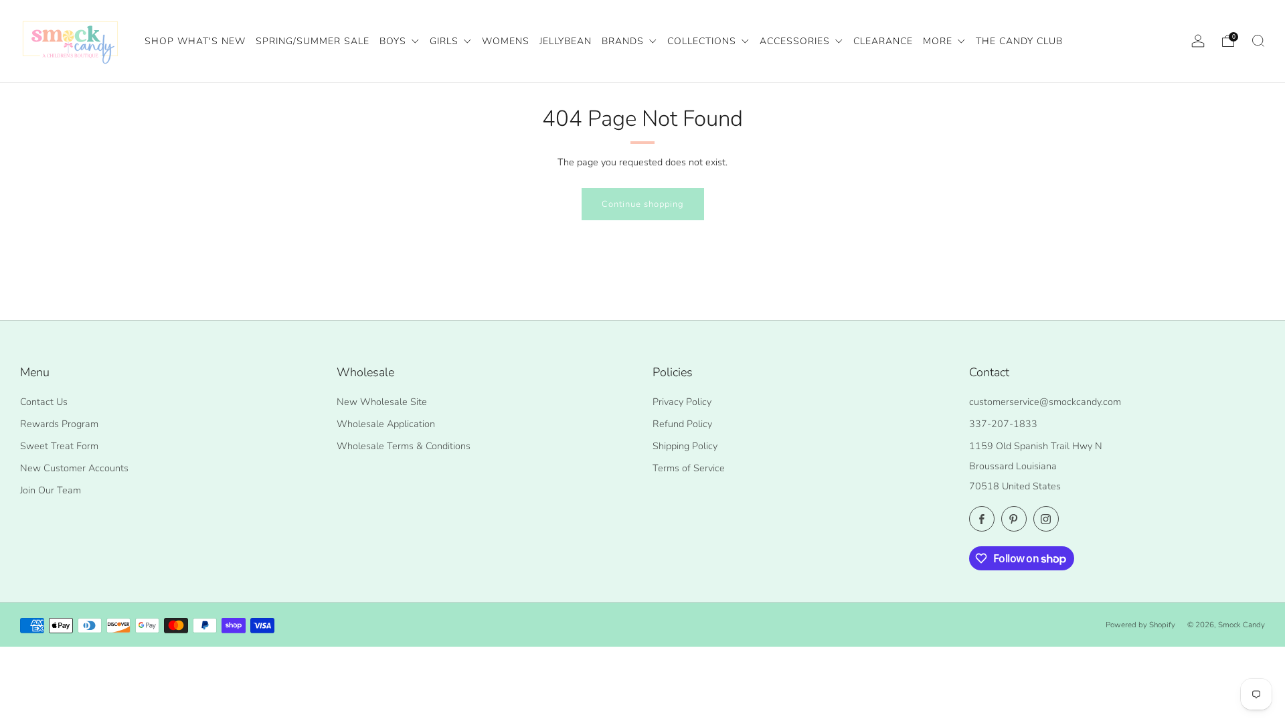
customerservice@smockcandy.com (1045, 401)
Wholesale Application (386, 423)
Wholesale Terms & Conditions (403, 446)
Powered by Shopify (1140, 624)
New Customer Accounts (74, 468)
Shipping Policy (685, 446)
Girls (446, 41)
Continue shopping (643, 204)
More (939, 41)
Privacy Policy (682, 401)
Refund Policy (682, 423)
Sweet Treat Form (59, 446)
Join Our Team (50, 490)
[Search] (1258, 41)
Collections (703, 41)
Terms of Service (689, 468)
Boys (394, 41)
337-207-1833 (1003, 423)
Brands (624, 41)
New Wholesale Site (382, 401)
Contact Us (44, 401)
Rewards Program (59, 423)
